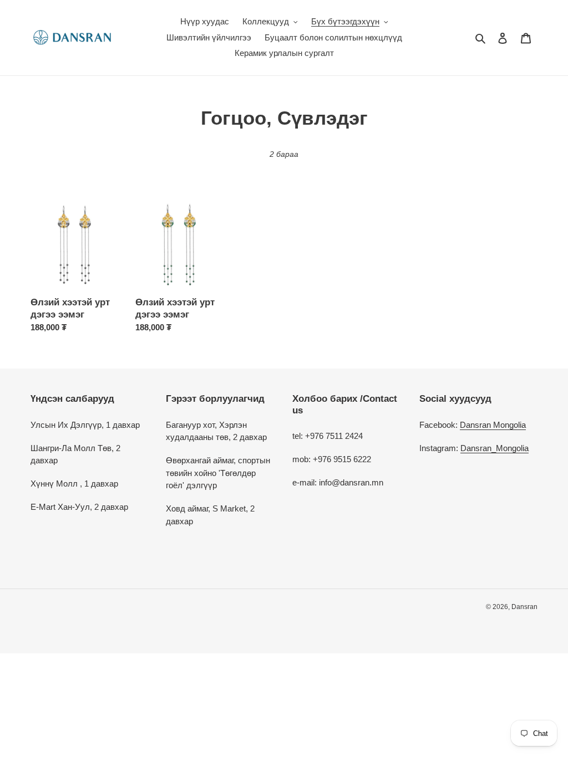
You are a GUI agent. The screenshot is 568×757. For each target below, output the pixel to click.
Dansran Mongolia (493, 424)
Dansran (524, 607)
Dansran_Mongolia (494, 448)
